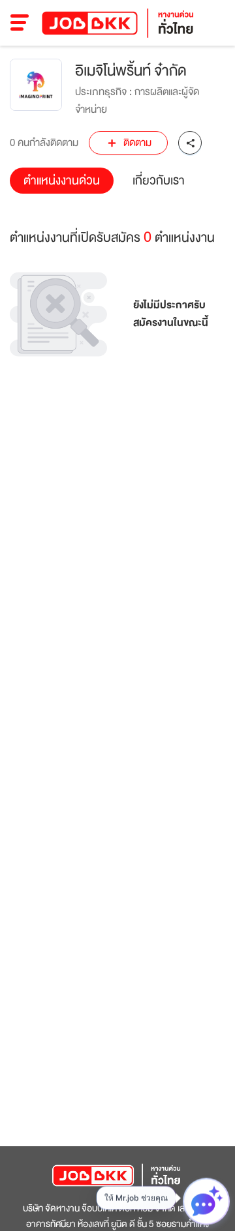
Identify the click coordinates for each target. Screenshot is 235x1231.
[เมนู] (19, 22)
